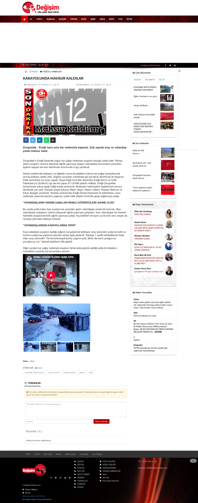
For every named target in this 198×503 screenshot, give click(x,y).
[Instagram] (60, 478)
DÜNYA (80, 487)
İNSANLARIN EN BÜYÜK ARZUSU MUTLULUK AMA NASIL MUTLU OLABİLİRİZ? (149, 261)
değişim (82, 372)
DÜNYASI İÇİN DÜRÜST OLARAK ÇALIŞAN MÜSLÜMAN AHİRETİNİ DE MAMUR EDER (148, 228)
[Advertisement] (99, 43)
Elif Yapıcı (138, 244)
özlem (136, 299)
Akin (136, 312)
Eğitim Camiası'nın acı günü (145, 96)
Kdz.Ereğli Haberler (111, 480)
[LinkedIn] (39, 140)
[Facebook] (165, 65)
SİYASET (40, 19)
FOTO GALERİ (109, 461)
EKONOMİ (62, 19)
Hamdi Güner (140, 222)
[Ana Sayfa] (40, 7)
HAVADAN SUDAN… (143, 238)
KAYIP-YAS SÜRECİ (142, 214)
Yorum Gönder (101, 421)
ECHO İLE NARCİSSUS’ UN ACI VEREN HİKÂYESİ (148, 248)
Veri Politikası (84, 454)
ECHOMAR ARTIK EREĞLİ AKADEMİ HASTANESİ (145, 88)
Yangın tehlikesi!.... (142, 105)
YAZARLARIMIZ (109, 467)
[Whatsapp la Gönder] (46, 140)
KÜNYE (28, 454)
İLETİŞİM (37, 454)
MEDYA (111, 19)
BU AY (162, 79)
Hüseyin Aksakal (142, 235)
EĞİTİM (129, 19)
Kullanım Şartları (70, 454)
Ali (135, 320)
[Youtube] (174, 65)
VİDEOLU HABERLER (52, 71)
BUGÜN (137, 79)
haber (91, 372)
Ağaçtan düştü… (28, 65)
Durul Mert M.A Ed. (142, 255)
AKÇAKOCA (51, 19)
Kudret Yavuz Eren (142, 268)
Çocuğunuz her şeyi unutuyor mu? (149, 271)
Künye (27, 492)
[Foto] (57, 322)
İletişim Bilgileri (31, 489)
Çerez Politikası (97, 454)
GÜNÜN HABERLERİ (111, 471)
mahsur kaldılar (54, 372)
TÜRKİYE (81, 484)
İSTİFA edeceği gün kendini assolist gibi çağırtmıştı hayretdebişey (150, 349)
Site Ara (106, 477)
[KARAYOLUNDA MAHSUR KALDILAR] (64, 111)
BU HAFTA (150, 79)
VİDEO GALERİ (109, 464)
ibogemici (138, 345)
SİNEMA (80, 477)
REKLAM (58, 454)
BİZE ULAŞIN (48, 454)
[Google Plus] (70, 478)
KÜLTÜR (81, 471)
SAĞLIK (102, 19)
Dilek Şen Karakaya (143, 211)
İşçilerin (137, 339)
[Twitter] (170, 65)
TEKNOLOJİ (82, 480)
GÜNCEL (81, 467)
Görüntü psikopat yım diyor (145, 315)
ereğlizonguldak (69, 372)
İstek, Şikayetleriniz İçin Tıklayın (33, 496)
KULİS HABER (83, 474)
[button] (31, 19)
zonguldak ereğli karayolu (34, 372)
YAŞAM (92, 19)
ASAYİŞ (83, 19)
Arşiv (105, 474)
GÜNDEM (73, 19)
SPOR (120, 19)
